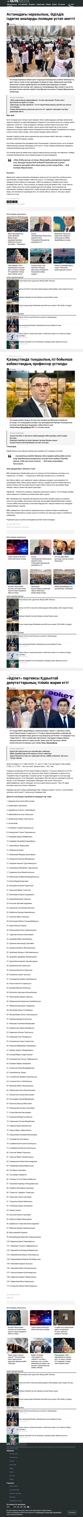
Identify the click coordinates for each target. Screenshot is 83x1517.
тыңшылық (25, 527)
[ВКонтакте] (8, 202)
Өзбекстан (10, 527)
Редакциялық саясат (15, 1500)
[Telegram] (10, 202)
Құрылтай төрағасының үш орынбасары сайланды (30, 751)
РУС (72, 6)
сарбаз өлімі (11, 204)
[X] (13, 202)
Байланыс (12, 1497)
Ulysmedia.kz (25, 427)
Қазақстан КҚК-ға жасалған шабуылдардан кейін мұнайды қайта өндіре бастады (46, 289)
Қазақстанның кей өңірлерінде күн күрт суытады (29, 443)
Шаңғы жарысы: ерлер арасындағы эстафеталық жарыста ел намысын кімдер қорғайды (45, 335)
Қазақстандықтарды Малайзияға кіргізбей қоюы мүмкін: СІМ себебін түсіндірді (45, 305)
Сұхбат (9, 6)
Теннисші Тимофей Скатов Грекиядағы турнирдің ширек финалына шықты (43, 342)
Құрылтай (10, 1297)
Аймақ (48, 4)
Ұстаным (61, 4)
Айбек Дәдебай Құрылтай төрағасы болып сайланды (31, 753)
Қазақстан (17, 527)
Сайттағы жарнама (15, 1493)
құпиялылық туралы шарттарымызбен (48, 1512)
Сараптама (40, 4)
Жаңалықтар (12, 4)
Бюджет (32, 4)
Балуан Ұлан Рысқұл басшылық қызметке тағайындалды (38, 317)
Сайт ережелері (14, 1489)
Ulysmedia (12, 24)
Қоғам (54, 4)
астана (17, 204)
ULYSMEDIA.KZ (10, 11)
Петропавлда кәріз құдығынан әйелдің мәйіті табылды (37, 281)
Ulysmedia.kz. (52, 743)
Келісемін (72, 1512)
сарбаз (22, 204)
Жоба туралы (13, 1486)
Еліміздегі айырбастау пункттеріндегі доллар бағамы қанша (38, 297)
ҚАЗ (72, 4)
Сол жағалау (22, 4)
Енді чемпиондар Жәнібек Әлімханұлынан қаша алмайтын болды (40, 325)
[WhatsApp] (16, 202)
